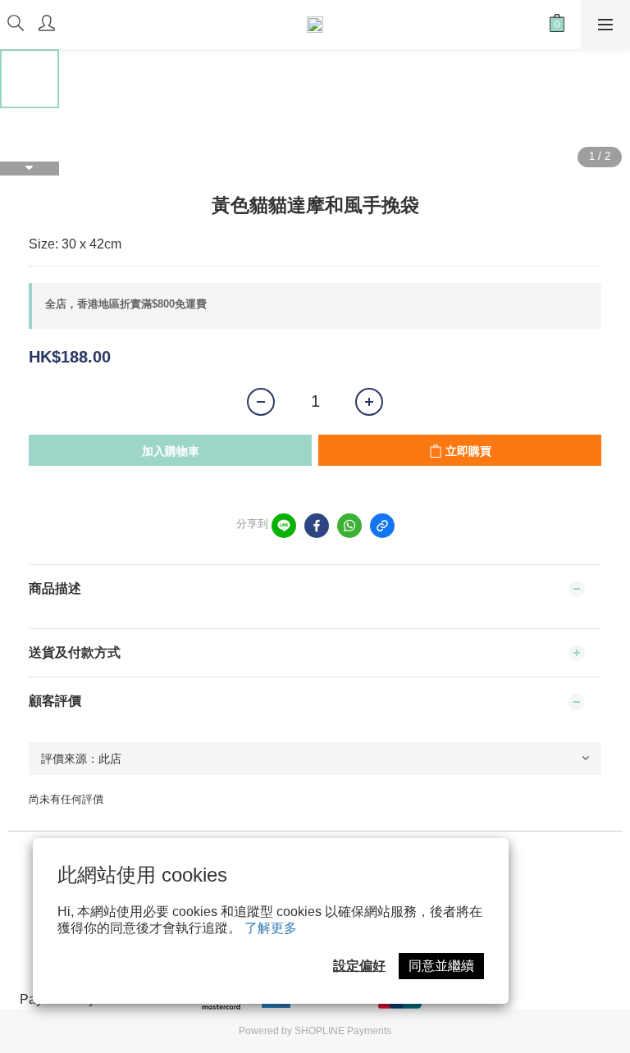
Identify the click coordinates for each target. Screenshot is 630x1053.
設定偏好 (359, 966)
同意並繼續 (441, 966)
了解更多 (270, 928)
